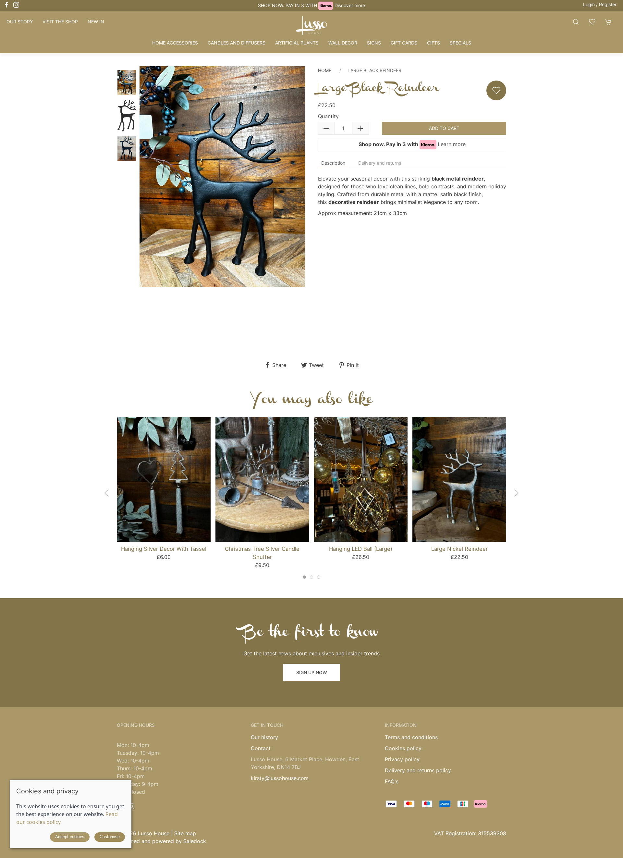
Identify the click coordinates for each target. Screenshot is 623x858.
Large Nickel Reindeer (459, 549)
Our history (264, 737)
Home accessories (175, 42)
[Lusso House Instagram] (16, 5)
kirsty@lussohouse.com (280, 778)
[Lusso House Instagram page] (131, 806)
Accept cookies (69, 836)
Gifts (433, 42)
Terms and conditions (411, 737)
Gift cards (404, 42)
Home (324, 70)
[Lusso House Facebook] (6, 5)
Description (333, 163)
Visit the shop (60, 21)
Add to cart (444, 128)
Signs (374, 42)
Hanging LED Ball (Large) (360, 549)
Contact (261, 748)
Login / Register (600, 4)
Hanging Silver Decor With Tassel (163, 549)
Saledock (194, 841)
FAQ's (391, 781)
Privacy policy (402, 759)
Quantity (328, 116)
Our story (19, 21)
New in (96, 21)
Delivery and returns (379, 163)
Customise (110, 836)
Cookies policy (403, 748)
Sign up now (311, 672)
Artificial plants (297, 42)
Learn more (452, 144)
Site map (185, 833)
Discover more (350, 5)
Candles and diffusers (236, 42)
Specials (460, 42)
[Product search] (576, 21)
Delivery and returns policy (418, 770)
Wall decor (342, 42)
